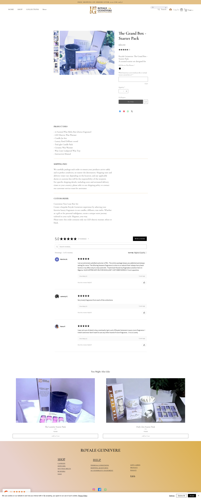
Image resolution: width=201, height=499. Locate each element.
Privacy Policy (82, 496)
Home (56, 23)
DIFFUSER (62, 468)
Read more (122, 64)
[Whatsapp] (105, 491)
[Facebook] (99, 491)
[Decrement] (120, 93)
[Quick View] (55, 402)
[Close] (198, 495)
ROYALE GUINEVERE (100, 452)
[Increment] (126, 93)
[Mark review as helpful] (144, 285)
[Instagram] (93, 491)
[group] (100, 410)
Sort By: (131, 255)
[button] (33, 9)
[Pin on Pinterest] (124, 113)
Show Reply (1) (83, 278)
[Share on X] (132, 113)
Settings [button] (172, 496)
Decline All (181, 496)
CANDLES (61, 466)
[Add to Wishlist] (146, 104)
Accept (192, 496)
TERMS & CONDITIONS (100, 467)
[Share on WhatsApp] (128, 113)
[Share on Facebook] (120, 113)
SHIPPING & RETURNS (99, 470)
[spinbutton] (123, 93)
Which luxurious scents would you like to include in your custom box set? (133, 76)
